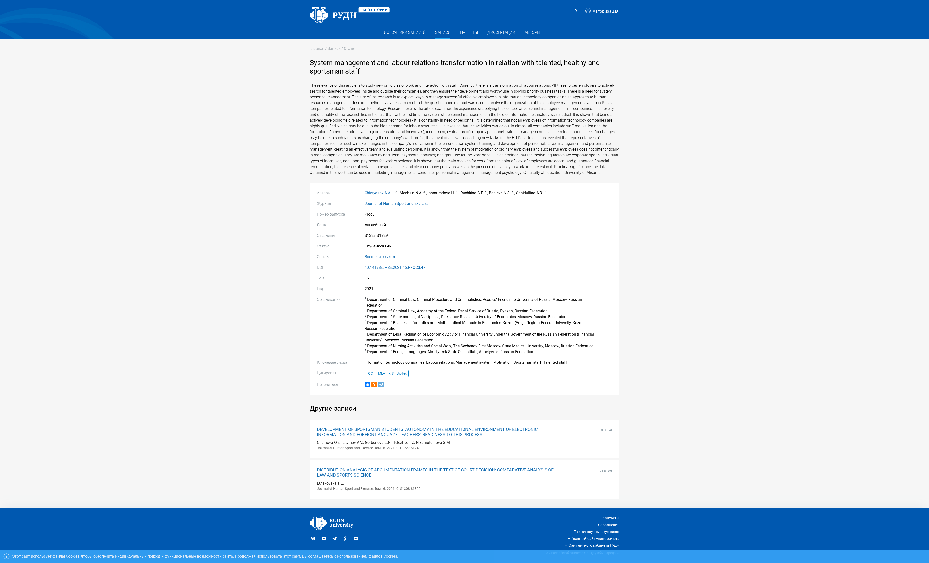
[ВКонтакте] (367, 384)
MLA (381, 373)
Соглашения (608, 525)
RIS (391, 373)
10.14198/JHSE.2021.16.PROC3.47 (395, 267)
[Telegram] (381, 384)
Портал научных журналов (596, 532)
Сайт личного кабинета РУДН (594, 545)
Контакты (610, 518)
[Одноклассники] (374, 384)
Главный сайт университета (595, 538)
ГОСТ (370, 373)
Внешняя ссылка (380, 257)
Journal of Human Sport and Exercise (396, 203)
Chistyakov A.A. (378, 193)
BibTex (402, 373)
